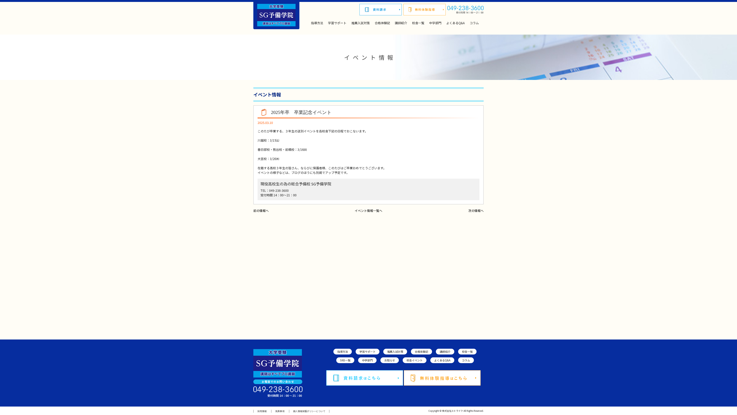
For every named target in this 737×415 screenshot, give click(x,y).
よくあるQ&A (455, 23)
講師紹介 (401, 23)
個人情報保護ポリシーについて (309, 411)
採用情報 (262, 411)
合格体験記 (382, 23)
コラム (474, 23)
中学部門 (435, 23)
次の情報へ (476, 210)
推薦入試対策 (360, 23)
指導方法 (317, 23)
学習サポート (337, 23)
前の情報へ (261, 210)
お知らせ (389, 360)
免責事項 (279, 411)
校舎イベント (415, 360)
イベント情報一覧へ (368, 210)
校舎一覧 (418, 23)
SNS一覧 (345, 360)
